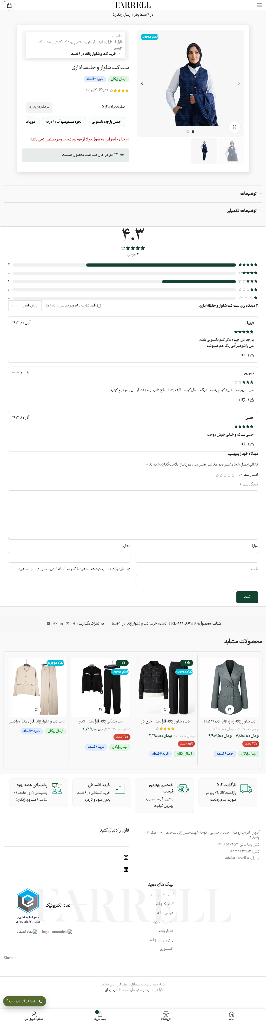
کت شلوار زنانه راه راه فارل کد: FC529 (230, 722)
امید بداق (111, 990)
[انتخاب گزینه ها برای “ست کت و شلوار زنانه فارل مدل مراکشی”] (36, 709)
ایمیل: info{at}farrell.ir (242, 858)
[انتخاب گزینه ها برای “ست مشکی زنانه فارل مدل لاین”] (100, 709)
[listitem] (107, 122)
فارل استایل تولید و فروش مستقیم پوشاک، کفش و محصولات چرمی (79, 45)
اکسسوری (166, 949)
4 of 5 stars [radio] (221, 475)
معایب (125, 546)
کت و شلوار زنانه (162, 895)
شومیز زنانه (165, 913)
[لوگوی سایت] (133, 5)
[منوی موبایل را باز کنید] (259, 5)
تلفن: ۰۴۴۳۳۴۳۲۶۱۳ (244, 852)
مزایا (255, 546)
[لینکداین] (126, 872)
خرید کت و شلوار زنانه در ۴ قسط (93, 54)
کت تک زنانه (165, 904)
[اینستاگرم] (126, 860)
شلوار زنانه (166, 931)
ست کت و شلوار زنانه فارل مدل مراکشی (37, 722)
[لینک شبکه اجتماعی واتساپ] (55, 624)
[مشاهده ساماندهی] (57, 932)
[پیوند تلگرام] (48, 624)
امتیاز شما (249, 475)
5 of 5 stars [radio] (217, 475)
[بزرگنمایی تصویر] (234, 127)
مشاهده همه (39, 107)
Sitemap (10, 958)
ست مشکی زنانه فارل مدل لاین (101, 722)
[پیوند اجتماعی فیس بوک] (74, 624)
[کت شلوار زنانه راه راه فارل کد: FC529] (229, 687)
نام (254, 569)
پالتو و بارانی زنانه (162, 940)
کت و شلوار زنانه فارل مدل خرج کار (165, 722)
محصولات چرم (163, 922)
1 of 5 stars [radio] (233, 475)
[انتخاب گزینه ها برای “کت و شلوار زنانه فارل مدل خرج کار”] (165, 709)
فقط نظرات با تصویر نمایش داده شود (70, 306)
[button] (239, 83)
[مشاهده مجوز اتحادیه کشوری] (27, 905)
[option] (193, 131)
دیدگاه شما (248, 485)
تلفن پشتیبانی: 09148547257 (238, 845)
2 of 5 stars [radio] (229, 475)
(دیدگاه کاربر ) (97, 90)
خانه (119, 36)
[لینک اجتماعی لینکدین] (61, 624)
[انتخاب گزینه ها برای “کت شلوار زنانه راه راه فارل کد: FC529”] (229, 709)
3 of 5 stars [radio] (225, 475)
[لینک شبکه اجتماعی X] (67, 624)
